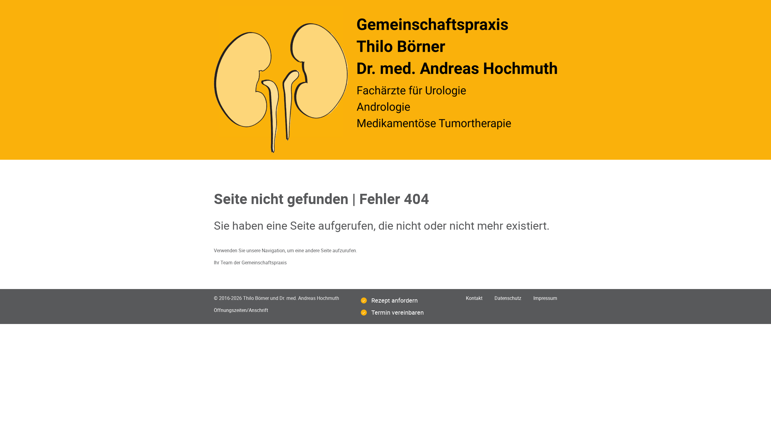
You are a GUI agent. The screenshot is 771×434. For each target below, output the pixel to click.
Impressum (545, 298)
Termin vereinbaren (397, 312)
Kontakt (474, 298)
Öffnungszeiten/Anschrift (241, 310)
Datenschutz (508, 298)
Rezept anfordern (394, 300)
